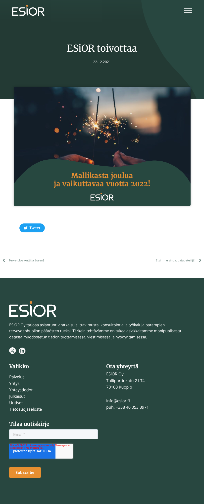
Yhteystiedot (21, 390)
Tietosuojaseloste (25, 409)
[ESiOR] (28, 11)
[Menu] (188, 11)
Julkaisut (17, 396)
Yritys (14, 383)
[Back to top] (194, 494)
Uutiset (16, 402)
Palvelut (16, 377)
